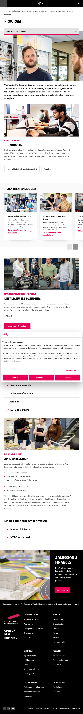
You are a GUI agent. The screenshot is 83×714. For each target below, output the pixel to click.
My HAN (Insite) (30, 655)
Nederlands (58, 687)
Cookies (30, 708)
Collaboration (30, 682)
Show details (71, 370)
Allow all (68, 377)
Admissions (29, 624)
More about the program (16, 31)
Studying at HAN (31, 619)
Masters (52, 11)
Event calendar (59, 642)
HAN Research (59, 655)
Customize (40, 377)
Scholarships (29, 633)
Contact (56, 628)
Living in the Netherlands (34, 628)
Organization (58, 624)
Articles (56, 637)
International (59, 682)
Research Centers (60, 660)
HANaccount (29, 660)
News (55, 633)
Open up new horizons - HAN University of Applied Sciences (25, 11)
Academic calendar (21, 385)
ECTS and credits (19, 409)
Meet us (27, 637)
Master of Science (20, 528)
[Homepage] (41, 3)
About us (57, 614)
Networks (28, 696)
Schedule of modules (22, 393)
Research (57, 651)
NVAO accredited (20, 537)
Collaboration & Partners (34, 687)
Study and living (31, 614)
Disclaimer (38, 708)
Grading (14, 401)
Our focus (57, 664)
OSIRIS (27, 664)
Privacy (46, 708)
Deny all (15, 377)
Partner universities (32, 691)
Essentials (28, 651)
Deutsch (56, 691)
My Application (30, 674)
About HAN (58, 619)
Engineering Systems (65, 11)
